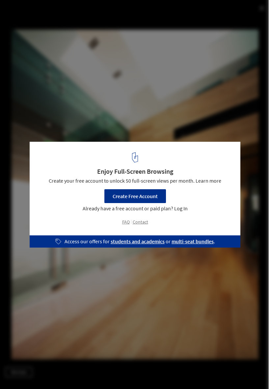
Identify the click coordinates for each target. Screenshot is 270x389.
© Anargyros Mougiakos (30, 22)
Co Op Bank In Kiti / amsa (48, 12)
